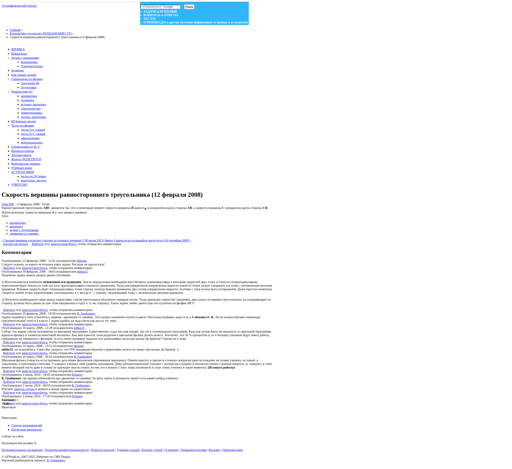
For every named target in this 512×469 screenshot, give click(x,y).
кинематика (29, 96)
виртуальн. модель (33, 180)
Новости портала (102, 450)
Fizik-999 (8, 204)
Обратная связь (232, 450)
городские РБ (30, 83)
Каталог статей (152, 450)
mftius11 (82, 271)
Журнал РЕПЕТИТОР (26, 159)
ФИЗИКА (18, 49)
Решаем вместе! (22, 91)
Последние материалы (26, 429)
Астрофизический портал (19, 5)
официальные (30, 138)
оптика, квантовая (33, 117)
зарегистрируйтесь (63, 244)
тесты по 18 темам (33, 176)
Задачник (17, 70)
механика (16, 226)
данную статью (24, 389)
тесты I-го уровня (33, 129)
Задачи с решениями (25, 58)
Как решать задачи (23, 75)
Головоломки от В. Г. (25, 146)
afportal (81, 260)
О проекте (172, 450)
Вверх (109, 240)
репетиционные (32, 142)
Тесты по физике (22, 125)
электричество (31, 108)
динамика (27, 100)
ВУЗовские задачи (23, 121)
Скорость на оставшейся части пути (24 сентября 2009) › (152, 240)
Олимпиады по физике (27, 79)
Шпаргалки (19, 53)
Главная (15, 30)
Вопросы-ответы (22, 151)
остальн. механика (33, 104)
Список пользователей (26, 425)
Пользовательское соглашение (22, 450)
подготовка (28, 87)
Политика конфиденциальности (67, 450)
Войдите (38, 244)
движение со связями (24, 233)
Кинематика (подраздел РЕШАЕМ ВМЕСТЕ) (41, 33)
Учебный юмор (21, 168)
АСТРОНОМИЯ (22, 172)
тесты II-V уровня (33, 134)
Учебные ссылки (128, 450)
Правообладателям (193, 450)
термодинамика (31, 112)
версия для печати (15, 244)
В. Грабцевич (86, 313)
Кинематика (29, 62)
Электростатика (32, 66)
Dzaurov (77, 374)
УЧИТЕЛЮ (19, 184)
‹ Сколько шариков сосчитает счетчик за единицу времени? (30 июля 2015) (53, 240)
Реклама (214, 450)
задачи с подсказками (24, 230)
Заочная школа (21, 155)
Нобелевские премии (25, 163)
